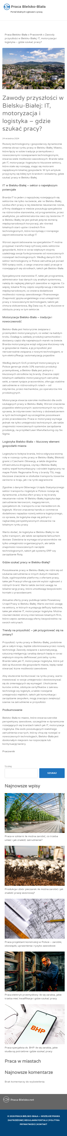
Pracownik (36, 34)
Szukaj (8, 766)
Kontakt (42, 1124)
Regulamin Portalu (36, 1120)
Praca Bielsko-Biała (16, 34)
